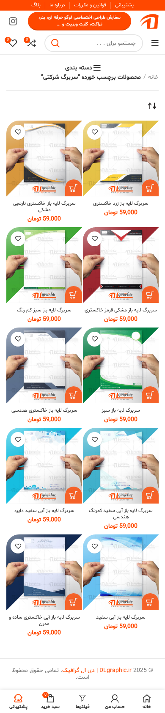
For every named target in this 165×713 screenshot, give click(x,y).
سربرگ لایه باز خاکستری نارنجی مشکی (44, 206)
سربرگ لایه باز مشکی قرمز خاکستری (121, 310)
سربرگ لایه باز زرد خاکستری (120, 203)
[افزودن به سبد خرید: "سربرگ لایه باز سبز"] (150, 394)
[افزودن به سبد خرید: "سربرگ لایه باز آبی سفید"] (150, 601)
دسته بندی (78, 68)
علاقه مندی (94, 132)
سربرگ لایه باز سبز (121, 410)
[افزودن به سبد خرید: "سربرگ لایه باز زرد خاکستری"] (150, 187)
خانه (153, 77)
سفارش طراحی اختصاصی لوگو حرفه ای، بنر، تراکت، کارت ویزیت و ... (79, 21)
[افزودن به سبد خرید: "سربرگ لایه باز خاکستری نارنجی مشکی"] (73, 187)
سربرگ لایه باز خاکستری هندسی (44, 410)
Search (55, 43)
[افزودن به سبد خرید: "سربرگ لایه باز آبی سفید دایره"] (73, 495)
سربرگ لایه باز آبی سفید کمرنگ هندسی (121, 513)
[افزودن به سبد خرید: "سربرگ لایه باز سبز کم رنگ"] (73, 294)
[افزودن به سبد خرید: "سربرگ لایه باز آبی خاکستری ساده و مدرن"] (73, 601)
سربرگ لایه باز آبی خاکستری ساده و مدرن (44, 620)
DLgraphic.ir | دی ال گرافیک (97, 670)
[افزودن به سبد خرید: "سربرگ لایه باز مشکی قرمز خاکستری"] (150, 294)
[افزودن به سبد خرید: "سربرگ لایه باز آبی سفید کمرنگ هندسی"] (150, 495)
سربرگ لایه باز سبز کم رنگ (44, 310)
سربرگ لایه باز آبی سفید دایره (44, 510)
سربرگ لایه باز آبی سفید (121, 617)
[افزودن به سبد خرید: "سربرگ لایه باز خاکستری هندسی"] (73, 394)
